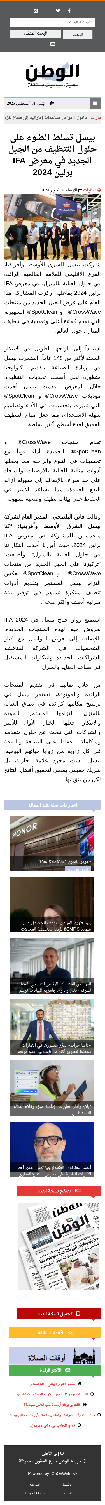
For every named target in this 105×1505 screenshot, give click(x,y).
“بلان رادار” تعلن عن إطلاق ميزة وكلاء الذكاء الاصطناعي (52, 1110)
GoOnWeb (61, 1474)
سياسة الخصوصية (35, 1493)
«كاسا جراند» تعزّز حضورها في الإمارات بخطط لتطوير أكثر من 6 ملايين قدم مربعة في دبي (54, 1052)
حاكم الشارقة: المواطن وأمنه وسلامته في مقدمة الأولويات (52, 1415)
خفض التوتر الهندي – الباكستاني (52, 1384)
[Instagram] (36, 10)
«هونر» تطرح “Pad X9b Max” (65, 862)
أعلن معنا (35, 1484)
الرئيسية (67, 1484)
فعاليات (89, 190)
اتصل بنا (67, 1493)
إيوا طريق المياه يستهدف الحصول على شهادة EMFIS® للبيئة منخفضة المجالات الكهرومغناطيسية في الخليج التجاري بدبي (54, 929)
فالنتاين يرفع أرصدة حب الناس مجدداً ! (52, 1405)
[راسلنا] (53, 43)
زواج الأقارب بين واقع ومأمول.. (52, 1426)
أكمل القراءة (78, 871)
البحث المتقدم (35, 33)
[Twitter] (58, 10)
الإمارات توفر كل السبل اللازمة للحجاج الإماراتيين (52, 1394)
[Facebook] (69, 10)
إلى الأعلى (51, 1453)
